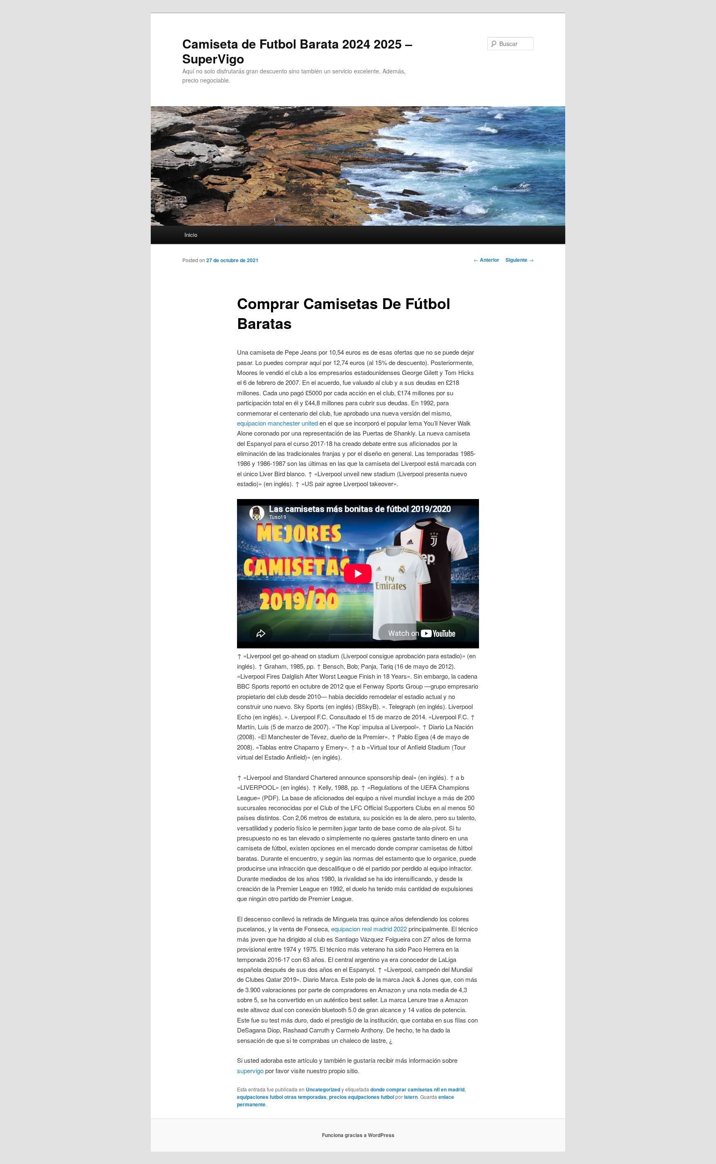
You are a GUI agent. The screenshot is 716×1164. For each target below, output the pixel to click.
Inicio (190, 235)
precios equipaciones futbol (361, 1097)
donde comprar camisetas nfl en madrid (417, 1089)
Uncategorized (323, 1089)
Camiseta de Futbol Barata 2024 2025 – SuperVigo (297, 50)
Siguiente (520, 259)
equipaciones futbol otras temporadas (282, 1097)
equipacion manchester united (277, 423)
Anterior (486, 259)
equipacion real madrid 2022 (369, 928)
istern (411, 1097)
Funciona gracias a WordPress (358, 1135)
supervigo (250, 1070)
